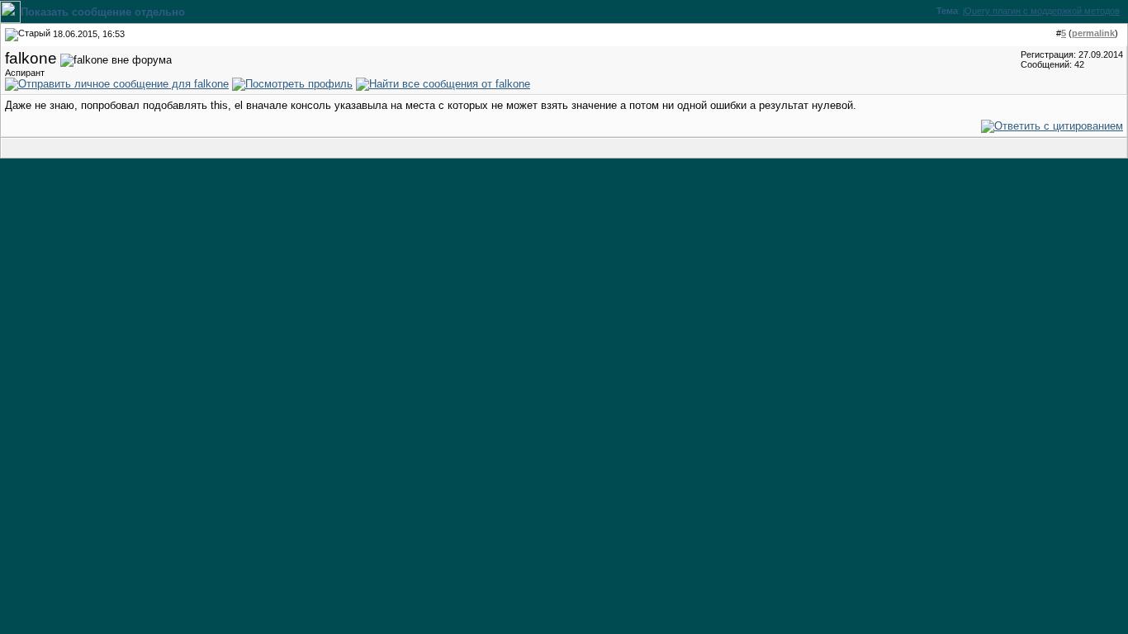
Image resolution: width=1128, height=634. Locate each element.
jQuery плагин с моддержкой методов (1041, 11)
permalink (1093, 33)
